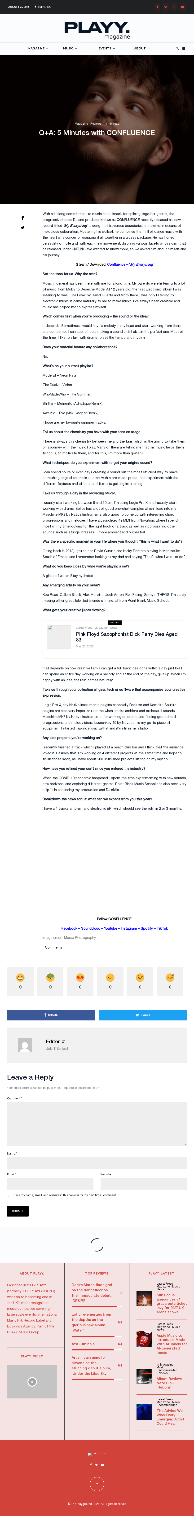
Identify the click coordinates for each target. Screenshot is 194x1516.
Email (11, 1174)
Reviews (95, 124)
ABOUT (140, 48)
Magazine (81, 124)
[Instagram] (174, 7)
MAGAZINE (36, 48)
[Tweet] (22, 227)
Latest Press (84, 628)
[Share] (22, 218)
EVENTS (105, 48)
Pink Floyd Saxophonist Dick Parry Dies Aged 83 (127, 637)
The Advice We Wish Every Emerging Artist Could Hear (170, 1417)
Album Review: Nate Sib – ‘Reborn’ (169, 1383)
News (113, 628)
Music (176, 1286)
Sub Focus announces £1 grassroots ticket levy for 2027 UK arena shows (172, 1304)
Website (106, 1174)
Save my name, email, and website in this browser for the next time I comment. (65, 1195)
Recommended (167, 1370)
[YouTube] (182, 7)
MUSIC (68, 48)
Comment (14, 1098)
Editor (53, 1042)
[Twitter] (166, 7)
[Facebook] (157, 7)
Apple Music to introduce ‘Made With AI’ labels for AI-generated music (172, 1344)
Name (12, 1153)
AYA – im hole (83, 1344)
